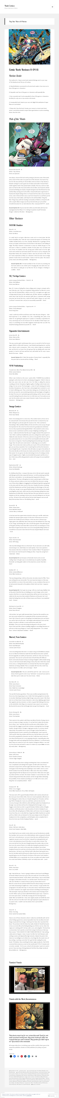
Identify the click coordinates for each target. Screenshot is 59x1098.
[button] (26, 988)
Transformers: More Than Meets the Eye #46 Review (36, 1082)
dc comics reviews (23, 1073)
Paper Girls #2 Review (44, 1081)
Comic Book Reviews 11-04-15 (23, 69)
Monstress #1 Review (17, 1081)
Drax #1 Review (12, 1075)
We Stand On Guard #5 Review (23, 1084)
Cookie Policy (29, 1095)
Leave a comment (36, 1084)
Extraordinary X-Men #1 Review (34, 1075)
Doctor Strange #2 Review (43, 1073)
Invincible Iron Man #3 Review (41, 1076)
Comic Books (31, 1070)
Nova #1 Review (35, 1081)
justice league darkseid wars (25, 1078)
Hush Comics (10, 5)
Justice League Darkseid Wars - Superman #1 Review (24, 1079)
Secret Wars (12, 1082)
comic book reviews (43, 1072)
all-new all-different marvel (23, 1072)
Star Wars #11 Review (19, 1082)
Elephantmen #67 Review (21, 1075)
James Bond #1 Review (14, 1078)
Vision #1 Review (12, 1084)
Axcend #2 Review (34, 1072)
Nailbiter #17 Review (27, 1081)
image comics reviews (29, 1076)
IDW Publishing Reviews (19, 1076)
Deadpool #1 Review (32, 1073)
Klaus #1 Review (39, 1079)
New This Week (38, 1070)
